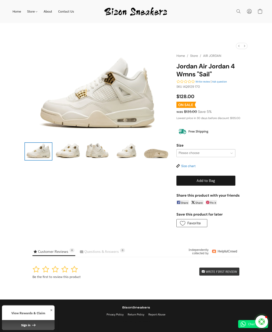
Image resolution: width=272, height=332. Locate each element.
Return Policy (136, 314)
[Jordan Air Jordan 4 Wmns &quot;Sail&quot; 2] (97, 151)
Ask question (219, 81)
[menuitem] (239, 46)
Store (31, 11)
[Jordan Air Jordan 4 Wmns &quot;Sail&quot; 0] (38, 151)
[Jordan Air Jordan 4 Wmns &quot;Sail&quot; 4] (156, 151)
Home (17, 11)
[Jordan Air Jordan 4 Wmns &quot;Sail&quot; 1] (68, 151)
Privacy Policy (115, 314)
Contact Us (66, 11)
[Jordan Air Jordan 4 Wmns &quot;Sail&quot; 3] (127, 151)
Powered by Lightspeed (136, 321)
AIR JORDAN (212, 56)
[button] (136, 11)
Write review (203, 81)
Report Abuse (156, 314)
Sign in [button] (26, 325)
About (48, 11)
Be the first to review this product (56, 277)
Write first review (221, 272)
